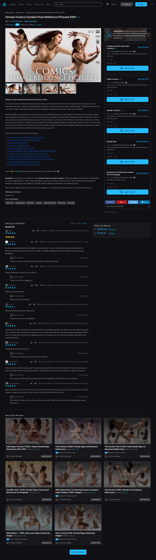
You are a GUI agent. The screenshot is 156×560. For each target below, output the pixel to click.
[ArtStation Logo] (4, 4)
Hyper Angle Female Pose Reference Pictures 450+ (24, 140)
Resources (10, 25)
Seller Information (30, 21)
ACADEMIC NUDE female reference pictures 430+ (23, 162)
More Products (78, 552)
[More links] (152, 4)
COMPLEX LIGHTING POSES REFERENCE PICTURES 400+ (27, 154)
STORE (16, 171)
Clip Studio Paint (50, 203)
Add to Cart (129, 68)
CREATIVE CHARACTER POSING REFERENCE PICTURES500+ (28, 156)
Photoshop (61, 203)
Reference (30, 203)
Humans (39, 203)
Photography (20, 203)
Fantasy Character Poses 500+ (17, 143)
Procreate (70, 203)
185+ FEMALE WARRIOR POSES (19, 145)
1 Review (111, 233)
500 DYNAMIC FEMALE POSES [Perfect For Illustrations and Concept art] (31, 159)
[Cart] (107, 4)
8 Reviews (112, 229)
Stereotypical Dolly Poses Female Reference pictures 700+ (26, 137)
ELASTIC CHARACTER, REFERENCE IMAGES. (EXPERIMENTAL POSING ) (32, 151)
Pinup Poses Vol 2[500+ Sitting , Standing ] (21, 148)
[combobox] (78, 4)
